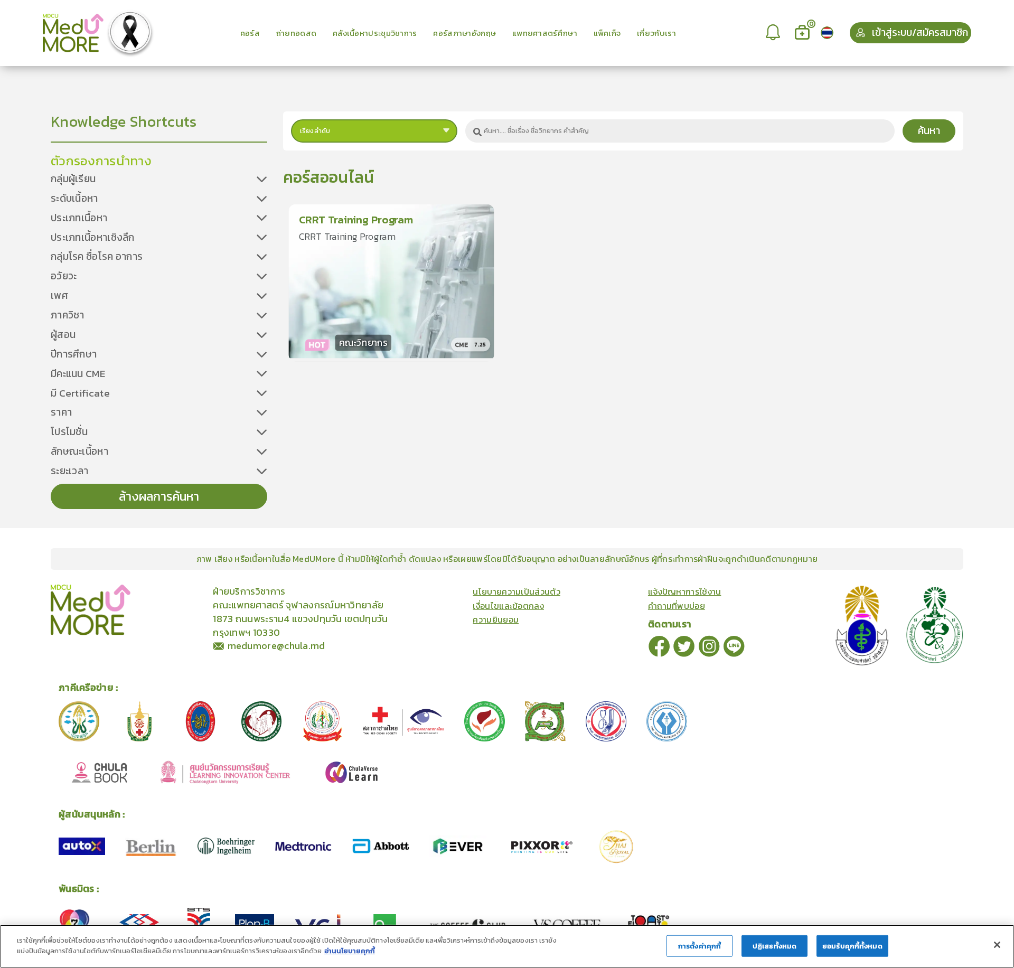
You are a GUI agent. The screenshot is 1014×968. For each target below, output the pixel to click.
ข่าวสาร (165, 590)
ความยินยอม (496, 619)
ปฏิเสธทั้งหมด (774, 946)
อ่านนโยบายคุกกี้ (349, 950)
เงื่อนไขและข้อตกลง (508, 606)
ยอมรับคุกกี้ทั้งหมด (852, 946)
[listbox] (774, 32)
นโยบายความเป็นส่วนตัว (516, 591)
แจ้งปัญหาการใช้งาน (684, 591)
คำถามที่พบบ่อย (676, 606)
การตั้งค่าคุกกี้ (699, 946)
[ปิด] (997, 944)
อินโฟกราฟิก (202, 590)
